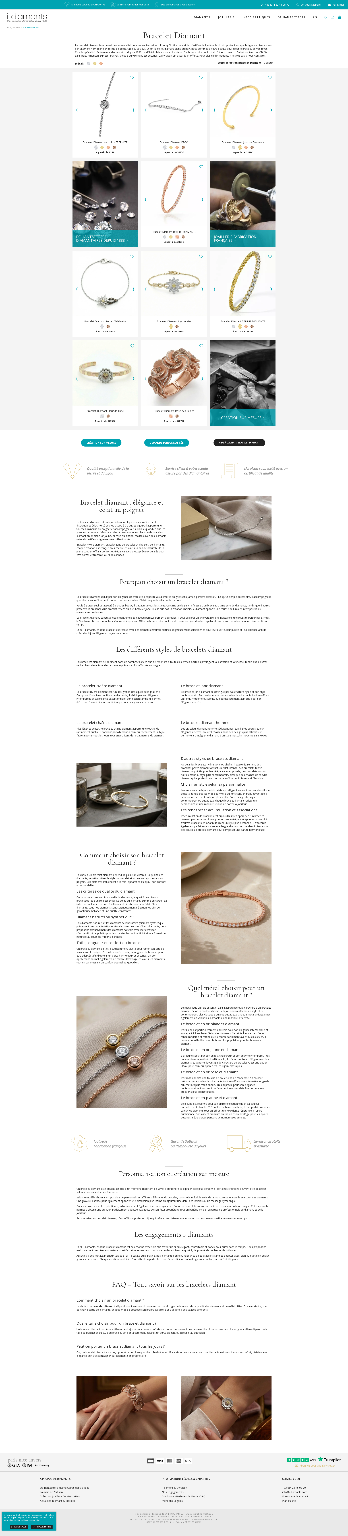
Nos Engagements (173, 1492)
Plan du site (289, 1500)
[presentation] (76, 109)
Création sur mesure (101, 442)
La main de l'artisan (51, 1492)
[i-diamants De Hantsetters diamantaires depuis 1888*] (28, 17)
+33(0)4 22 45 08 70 (294, 1487)
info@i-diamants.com (294, 1492)
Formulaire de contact (295, 1496)
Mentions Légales (172, 1500)
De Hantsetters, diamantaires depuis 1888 (64, 1487)
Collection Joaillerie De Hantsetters (60, 1496)
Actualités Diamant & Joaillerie (57, 1500)
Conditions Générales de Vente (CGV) (183, 1496)
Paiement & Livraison (174, 1487)
